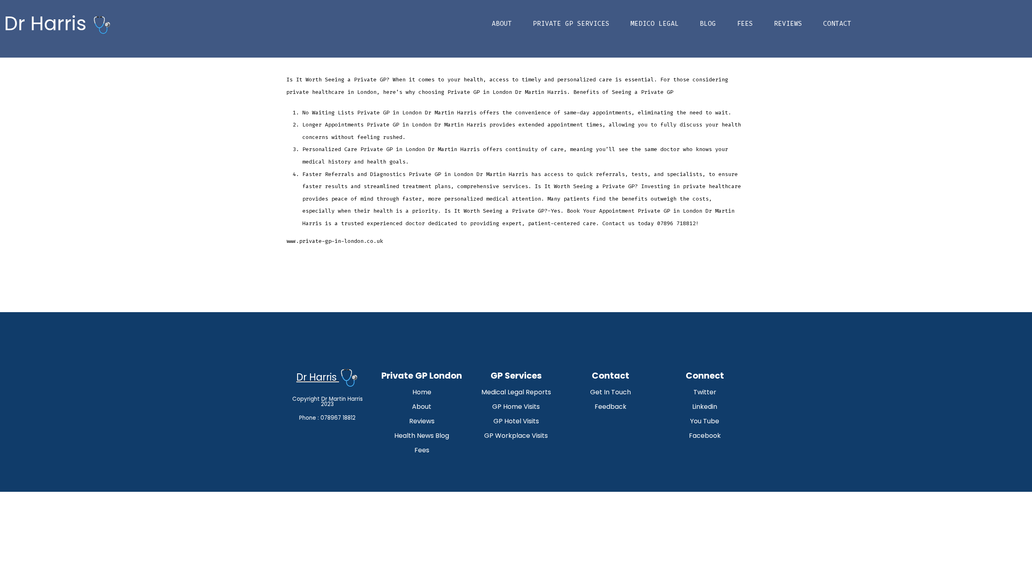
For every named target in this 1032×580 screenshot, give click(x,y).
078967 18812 (338, 418)
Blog (708, 23)
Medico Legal (654, 23)
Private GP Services (571, 23)
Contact (837, 23)
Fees (745, 23)
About (502, 23)
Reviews (788, 23)
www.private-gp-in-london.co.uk (334, 241)
